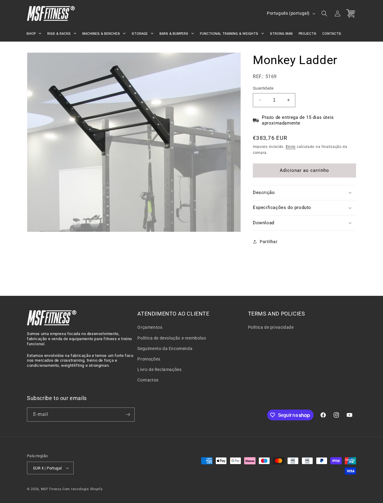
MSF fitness (51, 489)
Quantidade (263, 88)
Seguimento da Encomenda (164, 348)
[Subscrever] (127, 414)
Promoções (148, 359)
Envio (291, 147)
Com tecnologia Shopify (82, 489)
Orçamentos (149, 327)
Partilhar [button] (268, 241)
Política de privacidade (271, 327)
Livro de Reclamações (159, 369)
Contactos (147, 380)
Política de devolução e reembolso (171, 338)
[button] (324, 13)
